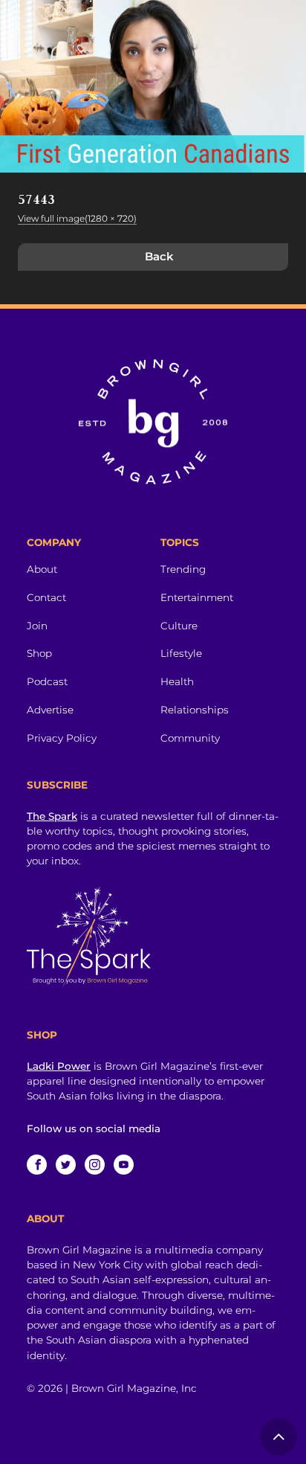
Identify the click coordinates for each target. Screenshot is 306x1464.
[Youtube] (124, 1165)
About (42, 569)
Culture (179, 626)
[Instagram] (95, 1165)
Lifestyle (181, 653)
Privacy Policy (62, 738)
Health (177, 681)
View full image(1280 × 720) (77, 218)
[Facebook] (37, 1165)
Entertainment (196, 597)
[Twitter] (66, 1165)
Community (190, 738)
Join (37, 626)
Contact (46, 597)
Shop (39, 653)
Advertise (50, 710)
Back (159, 256)
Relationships (194, 710)
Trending (183, 569)
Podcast (47, 681)
